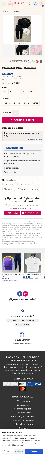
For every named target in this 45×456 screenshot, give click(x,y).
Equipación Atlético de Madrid (11, 275)
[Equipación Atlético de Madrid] (11, 263)
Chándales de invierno (35, 237)
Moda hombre (6, 237)
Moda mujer (34, 235)
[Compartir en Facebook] (25, 61)
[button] (19, 43)
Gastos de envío (23, 412)
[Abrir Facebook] (19, 293)
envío (15, 78)
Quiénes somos (23, 405)
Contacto (23, 428)
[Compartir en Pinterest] (37, 61)
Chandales (19, 237)
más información (35, 139)
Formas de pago (23, 409)
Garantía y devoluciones (23, 416)
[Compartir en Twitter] (29, 61)
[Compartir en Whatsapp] (33, 61)
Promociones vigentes (23, 420)
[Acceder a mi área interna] (35, 3)
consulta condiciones (22, 344)
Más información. (18, 445)
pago (21, 78)
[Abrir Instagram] (25, 293)
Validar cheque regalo (23, 424)
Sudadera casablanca (32, 274)
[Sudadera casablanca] (33, 263)
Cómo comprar (23, 401)
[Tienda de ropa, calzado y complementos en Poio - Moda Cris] (15, 3)
